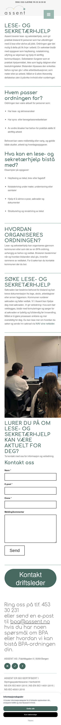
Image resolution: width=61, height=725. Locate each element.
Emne (8, 498)
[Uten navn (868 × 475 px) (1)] (25, 10)
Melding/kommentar (14, 511)
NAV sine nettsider (45, 323)
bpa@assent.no (30, 621)
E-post (8, 484)
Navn (8, 470)
